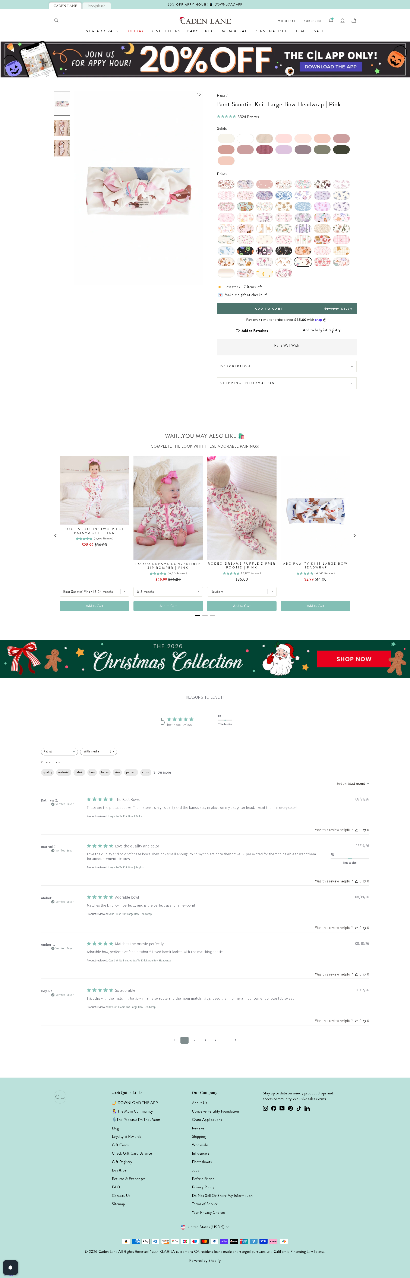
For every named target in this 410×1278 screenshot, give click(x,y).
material (63, 772)
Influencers (200, 1153)
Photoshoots (202, 1162)
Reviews (198, 1128)
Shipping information (247, 383)
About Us (199, 1103)
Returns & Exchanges (128, 1179)
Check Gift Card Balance (132, 1153)
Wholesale (288, 21)
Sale (319, 31)
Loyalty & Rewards (126, 1136)
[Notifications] (331, 20)
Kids (210, 31)
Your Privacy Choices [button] (208, 1212)
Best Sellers (166, 31)
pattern (131, 772)
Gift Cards (120, 1145)
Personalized (271, 31)
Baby (193, 31)
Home (301, 31)
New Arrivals (102, 31)
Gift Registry (122, 1162)
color (145, 772)
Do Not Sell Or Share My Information (222, 1195)
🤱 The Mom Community (132, 1111)
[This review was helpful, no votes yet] (356, 830)
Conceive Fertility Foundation (215, 1111)
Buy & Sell (120, 1170)
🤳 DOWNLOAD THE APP (135, 1103)
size (117, 772)
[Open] (10, 1267)
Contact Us (121, 1195)
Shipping (199, 1136)
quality (47, 772)
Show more (162, 772)
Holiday (134, 31)
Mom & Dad (235, 31)
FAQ (116, 1187)
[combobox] (59, 751)
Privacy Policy (203, 1187)
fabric (79, 772)
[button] (138, 94)
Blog (115, 1128)
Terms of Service (205, 1204)
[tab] (65, 5)
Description (235, 366)
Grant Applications (207, 1119)
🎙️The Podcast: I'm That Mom (136, 1119)
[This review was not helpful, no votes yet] (364, 830)
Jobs (195, 1170)
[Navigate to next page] (236, 1040)
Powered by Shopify (205, 1260)
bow (92, 772)
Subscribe (313, 21)
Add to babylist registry (322, 330)
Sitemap (118, 1204)
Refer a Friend (203, 1179)
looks (105, 772)
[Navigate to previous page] (174, 1040)
